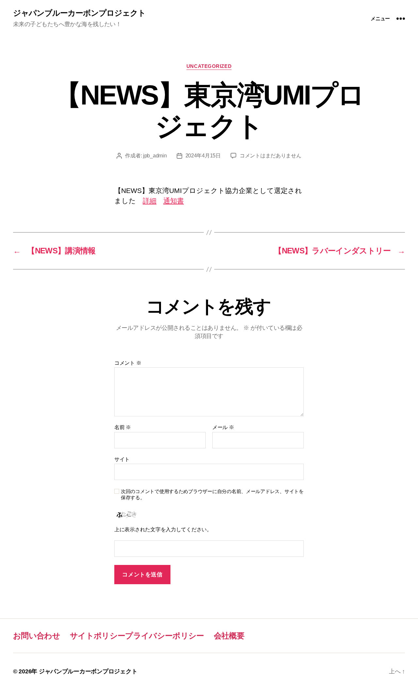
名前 (122, 427)
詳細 (149, 200)
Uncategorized (209, 66)
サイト (122, 459)
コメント (127, 363)
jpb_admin (155, 155)
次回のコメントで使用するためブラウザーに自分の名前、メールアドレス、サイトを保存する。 (212, 494)
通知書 (173, 200)
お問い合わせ (36, 635)
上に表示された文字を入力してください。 (163, 529)
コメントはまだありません (270, 155)
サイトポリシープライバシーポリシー (137, 635)
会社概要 (229, 635)
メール (223, 427)
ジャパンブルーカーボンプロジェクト (79, 13)
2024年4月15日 (203, 155)
